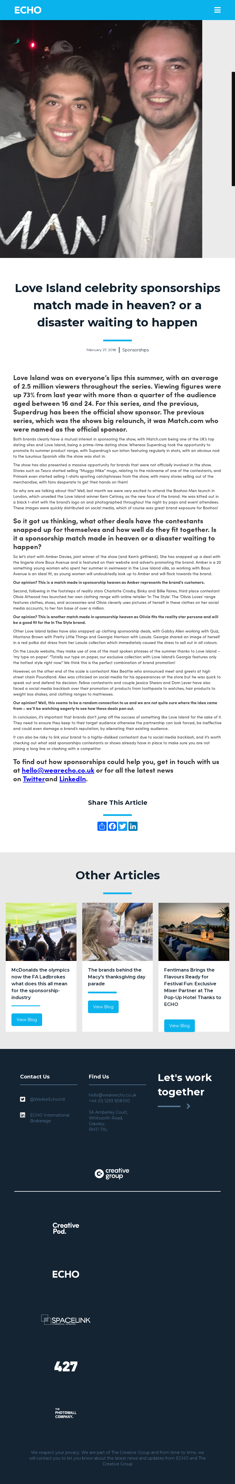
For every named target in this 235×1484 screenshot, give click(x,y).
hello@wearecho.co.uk (58, 769)
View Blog (27, 1019)
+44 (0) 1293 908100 (109, 1100)
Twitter (34, 778)
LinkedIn (72, 778)
